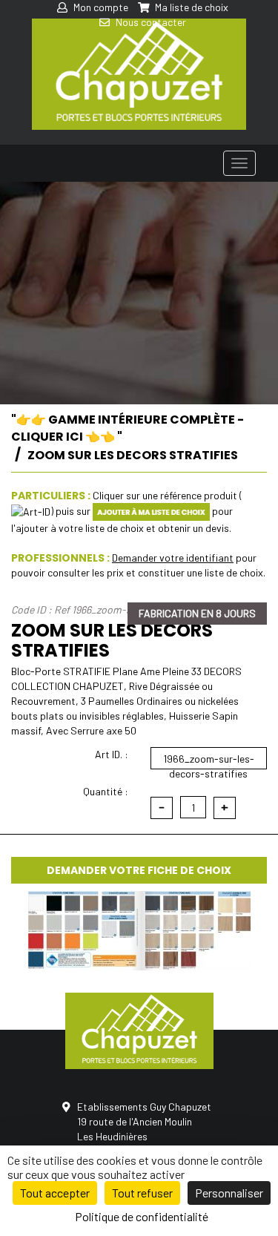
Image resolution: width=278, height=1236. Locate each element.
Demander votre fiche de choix (139, 870)
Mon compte (99, 7)
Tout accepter (55, 1193)
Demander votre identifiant (173, 557)
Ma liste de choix (190, 7)
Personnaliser (229, 1193)
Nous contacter (149, 22)
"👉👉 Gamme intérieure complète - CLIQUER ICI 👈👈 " (127, 428)
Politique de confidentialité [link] (141, 1216)
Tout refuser (142, 1193)
